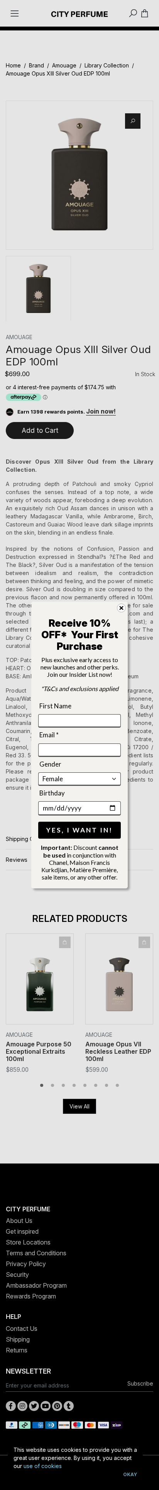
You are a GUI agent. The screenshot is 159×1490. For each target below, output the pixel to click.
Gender (50, 764)
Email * (49, 735)
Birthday (52, 793)
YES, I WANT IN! (79, 830)
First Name (55, 706)
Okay (130, 1474)
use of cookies (43, 1466)
